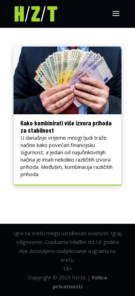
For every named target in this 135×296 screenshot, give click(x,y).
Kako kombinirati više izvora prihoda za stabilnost (65, 126)
